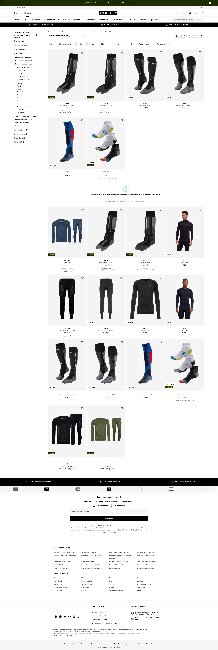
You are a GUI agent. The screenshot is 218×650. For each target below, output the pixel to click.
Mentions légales (124, 644)
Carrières (84, 644)
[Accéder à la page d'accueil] (66, 607)
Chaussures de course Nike (146, 568)
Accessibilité (138, 644)
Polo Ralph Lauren (87, 591)
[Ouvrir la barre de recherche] (172, 20)
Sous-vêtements (101, 32)
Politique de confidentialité (94, 528)
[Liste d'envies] (196, 13)
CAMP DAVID (58, 581)
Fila (110, 581)
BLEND (83, 578)
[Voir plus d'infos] (67, 114)
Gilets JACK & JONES (61, 565)
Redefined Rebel (59, 591)
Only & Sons (85, 587)
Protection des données (99, 644)
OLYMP (111, 587)
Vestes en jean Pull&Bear (145, 552)
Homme (27, 13)
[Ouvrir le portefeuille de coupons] (177, 13)
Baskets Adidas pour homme (119, 552)
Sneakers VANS (142, 565)
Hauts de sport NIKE (88, 561)
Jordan (111, 584)
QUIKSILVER (141, 587)
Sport (58, 32)
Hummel (56, 578)
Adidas (139, 578)
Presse (75, 644)
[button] (181, 36)
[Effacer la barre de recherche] (202, 19)
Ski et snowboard (85, 32)
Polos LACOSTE (114, 568)
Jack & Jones (58, 584)
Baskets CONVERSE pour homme (65, 555)
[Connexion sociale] (55, 616)
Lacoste (140, 581)
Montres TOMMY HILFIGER (118, 561)
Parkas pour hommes (61, 568)
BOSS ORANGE (86, 581)
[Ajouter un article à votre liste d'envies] (82, 52)
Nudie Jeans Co (114, 578)
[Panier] (202, 13)
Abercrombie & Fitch (61, 587)
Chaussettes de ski (116, 32)
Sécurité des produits (153, 644)
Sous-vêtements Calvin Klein (91, 565)
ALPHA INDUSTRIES (144, 584)
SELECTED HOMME (116, 591)
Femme (17, 13)
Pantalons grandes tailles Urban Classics (120, 557)
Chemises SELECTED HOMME (91, 568)
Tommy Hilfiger (86, 584)
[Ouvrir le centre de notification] (189, 13)
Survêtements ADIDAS (89, 552)
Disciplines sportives (69, 32)
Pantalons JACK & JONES (146, 555)
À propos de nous (63, 644)
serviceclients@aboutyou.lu (102, 530)
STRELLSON (141, 591)
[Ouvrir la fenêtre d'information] (210, 3)
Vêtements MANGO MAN (62, 561)
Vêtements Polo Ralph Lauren (64, 552)
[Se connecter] (183, 13)
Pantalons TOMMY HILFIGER (91, 555)
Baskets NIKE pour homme (118, 565)
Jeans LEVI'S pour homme (146, 561)
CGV (113, 644)
